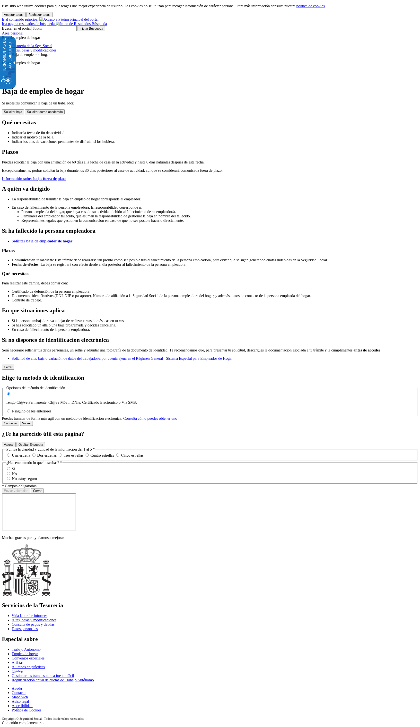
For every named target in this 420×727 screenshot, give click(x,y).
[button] (54, 24)
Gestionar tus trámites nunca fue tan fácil (43, 676)
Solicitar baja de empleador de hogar (42, 241)
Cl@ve (17, 671)
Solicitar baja (13, 112)
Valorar (9, 444)
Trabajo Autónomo (26, 649)
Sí (13, 469)
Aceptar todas (14, 15)
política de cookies (310, 6)
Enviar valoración (16, 491)
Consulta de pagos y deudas (33, 624)
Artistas (17, 662)
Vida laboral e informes (29, 616)
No (14, 474)
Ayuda (17, 688)
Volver (26, 423)
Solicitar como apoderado (45, 112)
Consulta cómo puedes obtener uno (150, 418)
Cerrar (37, 491)
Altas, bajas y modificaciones (34, 620)
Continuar (10, 423)
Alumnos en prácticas (28, 667)
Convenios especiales (28, 658)
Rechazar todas (39, 15)
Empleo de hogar (25, 654)
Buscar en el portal (16, 28)
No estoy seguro (24, 479)
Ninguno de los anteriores (31, 411)
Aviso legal (20, 701)
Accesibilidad (22, 706)
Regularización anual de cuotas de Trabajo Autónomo (53, 680)
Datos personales (25, 629)
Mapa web (20, 697)
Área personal (12, 33)
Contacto (19, 693)
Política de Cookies (26, 710)
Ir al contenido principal (20, 19)
